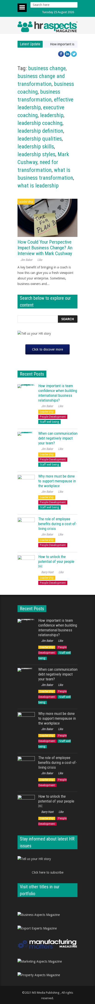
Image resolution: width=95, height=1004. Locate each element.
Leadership (26, 201)
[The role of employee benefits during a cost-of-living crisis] (26, 526)
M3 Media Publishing (45, 992)
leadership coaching (40, 123)
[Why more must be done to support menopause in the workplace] (26, 483)
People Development (53, 416)
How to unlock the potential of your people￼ (56, 561)
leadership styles (36, 154)
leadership (51, 115)
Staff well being (49, 421)
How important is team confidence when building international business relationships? (57, 393)
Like (39, 260)
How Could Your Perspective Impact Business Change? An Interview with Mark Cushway (45, 247)
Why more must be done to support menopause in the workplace (57, 481)
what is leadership (38, 185)
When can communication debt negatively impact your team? (57, 438)
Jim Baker (26, 260)
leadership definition (40, 131)
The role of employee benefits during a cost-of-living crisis (57, 524)
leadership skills (36, 146)
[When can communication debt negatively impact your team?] (26, 440)
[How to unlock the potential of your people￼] (26, 563)
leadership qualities (40, 138)
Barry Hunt (47, 572)
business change (47, 68)
